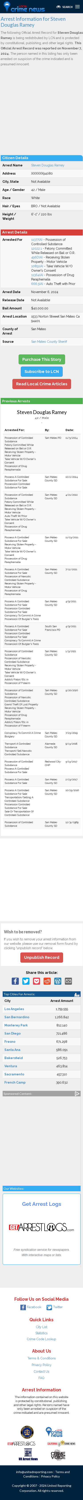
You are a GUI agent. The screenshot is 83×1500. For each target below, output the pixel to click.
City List (41, 1327)
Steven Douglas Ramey (47, 165)
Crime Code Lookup (41, 1339)
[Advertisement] (41, 110)
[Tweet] (25, 980)
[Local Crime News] (54, 1432)
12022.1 (36, 248)
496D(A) (37, 257)
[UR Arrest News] (28, 1454)
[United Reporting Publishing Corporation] (27, 1432)
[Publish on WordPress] (57, 980)
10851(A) (37, 266)
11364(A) (37, 275)
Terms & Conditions (41, 1358)
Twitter (58, 1307)
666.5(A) (37, 284)
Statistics (41, 1333)
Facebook (34, 1307)
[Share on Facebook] (15, 980)
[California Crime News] (61, 1443)
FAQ (41, 1378)
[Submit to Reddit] (47, 980)
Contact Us (41, 1371)
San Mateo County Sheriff (49, 341)
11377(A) (36, 239)
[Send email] (68, 980)
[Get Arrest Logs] (21, 1443)
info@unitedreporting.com (34, 1472)
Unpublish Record (41, 957)
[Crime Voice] (58, 1454)
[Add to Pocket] (36, 980)
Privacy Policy (42, 1365)
